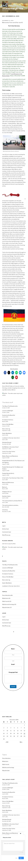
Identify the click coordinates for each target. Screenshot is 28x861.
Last (13, 660)
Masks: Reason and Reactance (10, 456)
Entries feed (5, 529)
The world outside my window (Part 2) (12, 500)
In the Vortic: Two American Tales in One (12, 478)
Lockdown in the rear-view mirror (11, 438)
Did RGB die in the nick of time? (10, 447)
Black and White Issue (8, 482)
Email (13, 664)
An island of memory (7, 419)
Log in (3, 526)
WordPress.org (6, 535)
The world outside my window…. (10, 505)
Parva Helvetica (6, 595)
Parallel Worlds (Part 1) (8, 473)
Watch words (5, 601)
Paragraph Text (13, 672)
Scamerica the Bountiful (8, 415)
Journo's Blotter (12, 9)
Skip (16, 858)
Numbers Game (6, 496)
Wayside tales (6, 607)
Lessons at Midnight (7, 410)
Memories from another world (12, 22)
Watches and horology (8, 604)
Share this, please (14, 368)
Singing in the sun (7, 491)
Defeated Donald (6, 442)
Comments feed (6, 532)
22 (24, 733)
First (13, 655)
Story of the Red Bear (7, 424)
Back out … (5, 487)
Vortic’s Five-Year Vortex (8, 451)
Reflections (5, 598)
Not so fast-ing (6, 429)
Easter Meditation (7, 433)
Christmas (5, 510)
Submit (13, 686)
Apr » (21, 742)
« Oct (7, 742)
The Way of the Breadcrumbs (10, 406)
